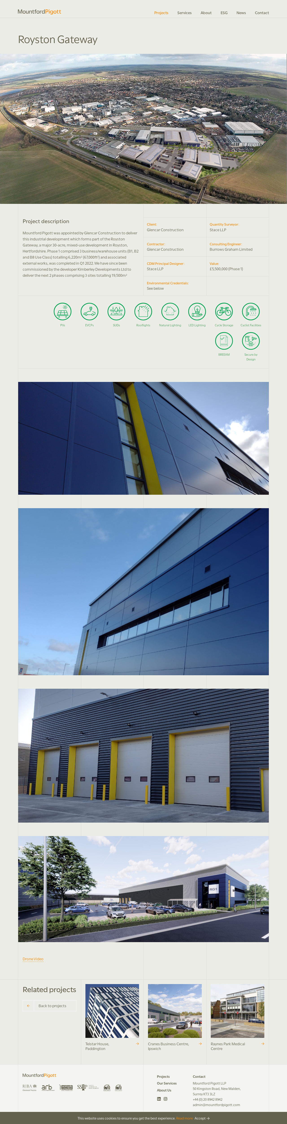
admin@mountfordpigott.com (216, 1104)
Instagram (165, 1099)
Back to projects (52, 1005)
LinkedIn (159, 1099)
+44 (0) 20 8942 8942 (207, 1099)
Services (184, 12)
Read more (184, 1117)
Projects (161, 12)
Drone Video (33, 958)
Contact (262, 12)
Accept (200, 1117)
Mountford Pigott (39, 12)
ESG (224, 12)
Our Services (167, 1082)
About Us (164, 1089)
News (241, 12)
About (206, 12)
